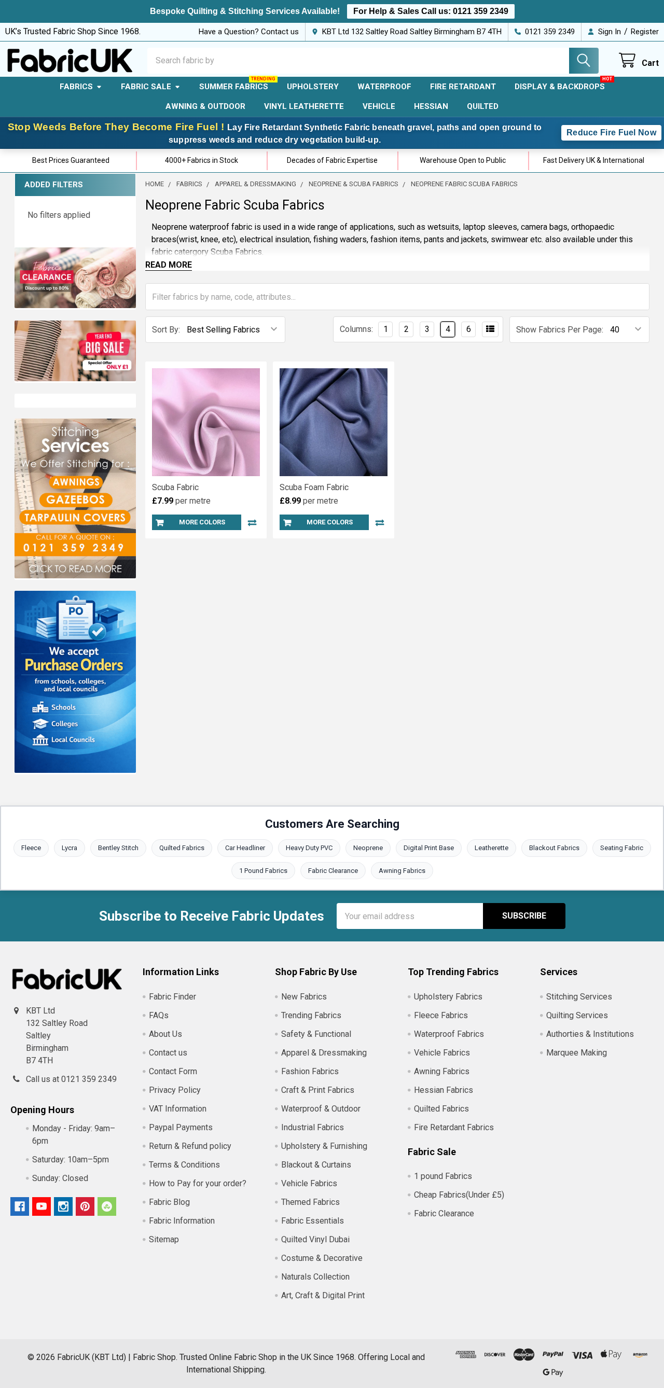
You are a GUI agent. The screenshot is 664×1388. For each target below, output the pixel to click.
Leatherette (491, 848)
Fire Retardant (463, 86)
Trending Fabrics (311, 1015)
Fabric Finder (172, 997)
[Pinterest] (85, 1206)
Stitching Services (579, 997)
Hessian (431, 106)
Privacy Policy (175, 1090)
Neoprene (368, 848)
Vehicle (379, 106)
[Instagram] (63, 1206)
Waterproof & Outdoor (321, 1109)
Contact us (168, 1053)
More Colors (202, 522)
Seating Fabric (621, 848)
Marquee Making (576, 1053)
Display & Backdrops (560, 86)
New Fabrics (304, 997)
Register (645, 31)
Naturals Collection (315, 1277)
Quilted (483, 106)
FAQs (159, 1015)
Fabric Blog (169, 1202)
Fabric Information (182, 1221)
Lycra (69, 848)
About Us (165, 1034)
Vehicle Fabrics (309, 1183)
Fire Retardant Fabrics (454, 1127)
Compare (252, 522)
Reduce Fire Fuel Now (611, 132)
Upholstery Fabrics (448, 997)
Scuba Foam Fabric (314, 487)
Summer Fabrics (233, 86)
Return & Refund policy (190, 1146)
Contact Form (173, 1071)
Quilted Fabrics (181, 848)
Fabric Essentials (312, 1221)
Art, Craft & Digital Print (323, 1295)
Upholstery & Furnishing (324, 1146)
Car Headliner (245, 848)
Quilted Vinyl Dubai (315, 1239)
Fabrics (76, 86)
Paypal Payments (181, 1127)
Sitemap (164, 1239)
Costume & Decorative (322, 1258)
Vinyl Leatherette (304, 106)
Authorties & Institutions (590, 1034)
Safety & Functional (316, 1034)
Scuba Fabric (175, 487)
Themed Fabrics (310, 1202)
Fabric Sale (146, 86)
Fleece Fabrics (441, 1015)
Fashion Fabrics (310, 1071)
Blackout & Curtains (316, 1165)
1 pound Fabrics (443, 1176)
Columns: (356, 329)
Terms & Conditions (184, 1165)
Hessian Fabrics (443, 1090)
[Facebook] (19, 1206)
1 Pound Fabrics (263, 871)
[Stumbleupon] (107, 1206)
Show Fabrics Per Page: (559, 330)
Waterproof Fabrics (449, 1034)
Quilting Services (577, 1015)
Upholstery (313, 86)
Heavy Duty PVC (309, 848)
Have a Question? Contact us (249, 31)
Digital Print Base (429, 848)
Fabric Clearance (333, 871)
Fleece (31, 848)
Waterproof (384, 86)
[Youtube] (41, 1206)
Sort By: (166, 330)
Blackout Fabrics (554, 848)
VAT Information (177, 1109)
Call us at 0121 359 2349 (71, 1079)
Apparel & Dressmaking (324, 1053)
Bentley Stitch (118, 848)
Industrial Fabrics (312, 1127)
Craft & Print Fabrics (317, 1090)
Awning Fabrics (402, 871)
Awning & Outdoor (205, 106)
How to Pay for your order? (197, 1183)
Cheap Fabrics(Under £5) (459, 1195)
